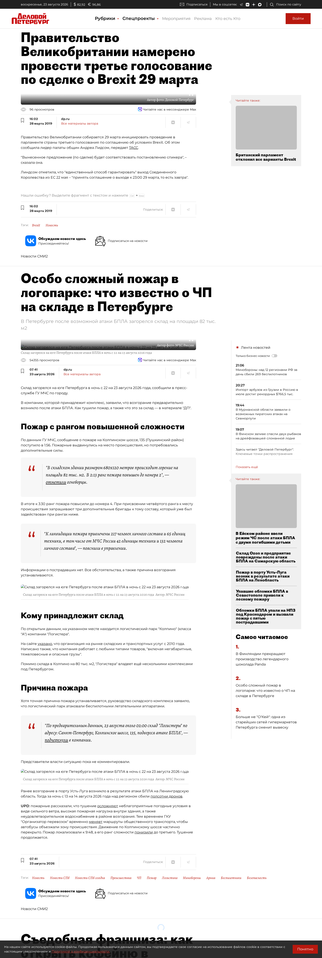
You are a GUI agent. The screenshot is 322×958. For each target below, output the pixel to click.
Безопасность (257, 877)
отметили (56, 482)
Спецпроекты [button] (139, 18)
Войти (298, 18)
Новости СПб (59, 877)
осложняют (107, 806)
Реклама (203, 18)
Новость (52, 225)
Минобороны (192, 877)
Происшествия (120, 877)
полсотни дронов (166, 796)
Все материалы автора (79, 123)
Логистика (169, 877)
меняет (96, 822)
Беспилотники (231, 877)
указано (45, 644)
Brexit (36, 225)
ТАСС (133, 148)
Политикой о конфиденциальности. (81, 951)
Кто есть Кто (227, 18)
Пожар (151, 877)
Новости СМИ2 (34, 256)
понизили (143, 832)
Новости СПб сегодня (90, 877)
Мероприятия (176, 18)
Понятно (305, 949)
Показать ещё (247, 467)
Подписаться (196, 4)
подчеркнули (56, 740)
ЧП (139, 877)
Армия (210, 877)
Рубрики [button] (106, 18)
